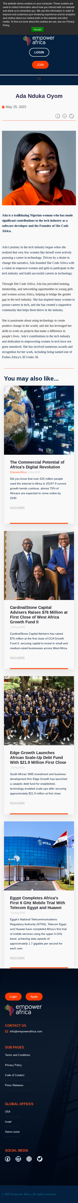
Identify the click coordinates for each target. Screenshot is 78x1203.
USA (7, 1111)
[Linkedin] (18, 1158)
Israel (8, 1121)
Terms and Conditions (17, 1055)
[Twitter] (39, 1158)
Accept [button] (37, 29)
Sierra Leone (12, 1131)
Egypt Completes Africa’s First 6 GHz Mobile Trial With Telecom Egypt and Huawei (37, 903)
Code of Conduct (14, 1075)
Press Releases (14, 1085)
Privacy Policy (13, 1065)
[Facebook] (7, 1158)
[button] (39, 78)
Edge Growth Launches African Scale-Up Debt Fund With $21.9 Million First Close (38, 757)
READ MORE (17, 507)
